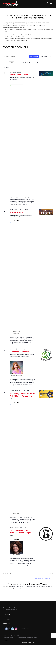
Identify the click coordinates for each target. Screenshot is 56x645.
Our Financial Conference (21, 352)
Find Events (34, 56)
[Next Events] (7, 62)
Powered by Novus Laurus (28, 642)
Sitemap (6, 640)
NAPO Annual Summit (19, 75)
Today (11, 62)
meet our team (39, 586)
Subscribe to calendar (42, 578)
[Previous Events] (4, 62)
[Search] (47, 2)
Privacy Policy (6, 623)
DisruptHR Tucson (17, 212)
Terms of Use (6, 619)
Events (4, 51)
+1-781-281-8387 (7, 614)
